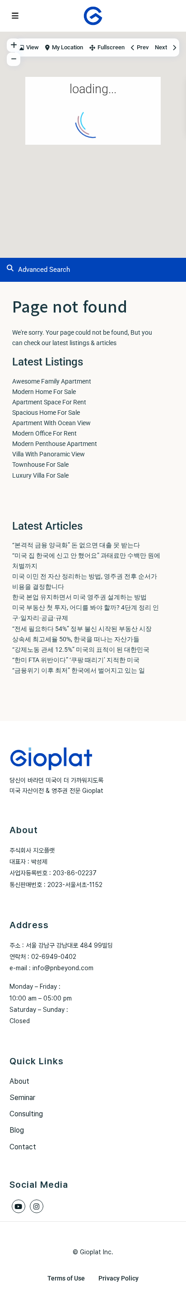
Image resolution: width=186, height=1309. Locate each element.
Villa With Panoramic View (48, 454)
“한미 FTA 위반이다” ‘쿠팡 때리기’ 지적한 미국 (76, 660)
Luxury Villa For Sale (40, 475)
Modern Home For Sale (44, 391)
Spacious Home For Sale (46, 412)
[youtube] (18, 1206)
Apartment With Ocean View (51, 423)
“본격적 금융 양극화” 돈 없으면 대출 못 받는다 (76, 545)
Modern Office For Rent (44, 433)
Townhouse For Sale (40, 464)
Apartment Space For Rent (49, 402)
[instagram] (36, 1206)
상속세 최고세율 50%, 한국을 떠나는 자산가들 (76, 639)
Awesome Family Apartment (51, 381)
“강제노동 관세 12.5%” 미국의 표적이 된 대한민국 (80, 649)
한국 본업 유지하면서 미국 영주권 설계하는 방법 (79, 597)
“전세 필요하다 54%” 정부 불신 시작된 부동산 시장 (82, 628)
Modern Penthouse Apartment (54, 443)
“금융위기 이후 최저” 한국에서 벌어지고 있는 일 (78, 670)
